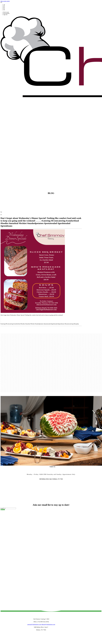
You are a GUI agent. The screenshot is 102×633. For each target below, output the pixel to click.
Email (2, 508)
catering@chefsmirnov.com (34, 624)
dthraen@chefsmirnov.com (48, 624)
